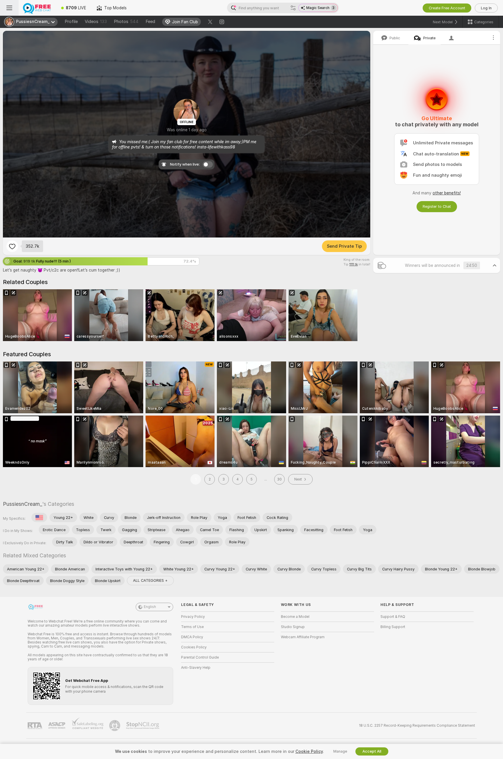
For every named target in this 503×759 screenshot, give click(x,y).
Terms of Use (192, 627)
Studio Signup (293, 627)
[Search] (293, 8)
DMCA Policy (192, 637)
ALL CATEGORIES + (150, 580)
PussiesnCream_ (22, 504)
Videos (96, 21)
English (150, 607)
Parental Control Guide (200, 657)
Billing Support (392, 627)
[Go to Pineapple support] (115, 725)
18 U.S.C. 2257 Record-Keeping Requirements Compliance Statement (417, 725)
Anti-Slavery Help (195, 668)
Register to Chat (437, 206)
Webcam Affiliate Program (303, 637)
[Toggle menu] (9, 8)
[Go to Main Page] (37, 8)
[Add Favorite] (12, 246)
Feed (150, 21)
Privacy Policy (193, 617)
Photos (126, 21)
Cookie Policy (309, 751)
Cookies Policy (194, 647)
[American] (39, 517)
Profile (71, 21)
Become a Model (295, 617)
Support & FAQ (392, 617)
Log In (486, 8)
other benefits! (447, 193)
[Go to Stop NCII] (143, 725)
